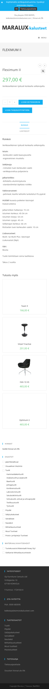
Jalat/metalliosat (12, 462)
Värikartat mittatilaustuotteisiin (18, 552)
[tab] (24, 125)
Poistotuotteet (10, 649)
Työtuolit (10, 506)
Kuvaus (24, 125)
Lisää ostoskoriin (30, 102)
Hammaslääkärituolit (15, 474)
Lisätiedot (24, 131)
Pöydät (8, 510)
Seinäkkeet (9, 518)
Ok (16, 9)
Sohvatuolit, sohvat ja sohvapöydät (21, 499)
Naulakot (9, 523)
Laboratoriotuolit (14, 492)
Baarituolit (11, 481)
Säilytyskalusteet (12, 514)
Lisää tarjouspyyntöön (17, 110)
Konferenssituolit (13, 488)
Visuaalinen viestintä (13, 466)
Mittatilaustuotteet (13, 527)
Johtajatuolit (11, 485)
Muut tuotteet (11, 531)
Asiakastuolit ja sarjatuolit (17, 478)
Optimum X (24, 420)
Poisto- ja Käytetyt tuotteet (16, 535)
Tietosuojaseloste (28, 9)
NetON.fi (36, 686)
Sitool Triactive (24, 344)
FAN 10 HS (24, 382)
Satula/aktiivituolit (14, 495)
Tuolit (7, 470)
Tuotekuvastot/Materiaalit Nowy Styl (20, 548)
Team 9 (24, 306)
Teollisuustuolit (13, 502)
